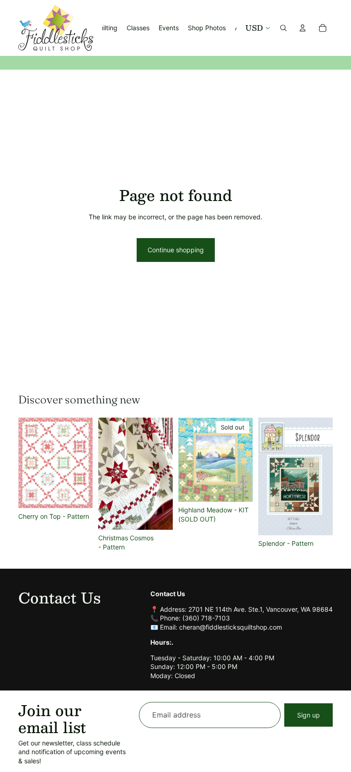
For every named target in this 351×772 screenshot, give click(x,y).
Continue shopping (176, 250)
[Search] (283, 28)
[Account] (302, 28)
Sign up (308, 715)
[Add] (78, 494)
